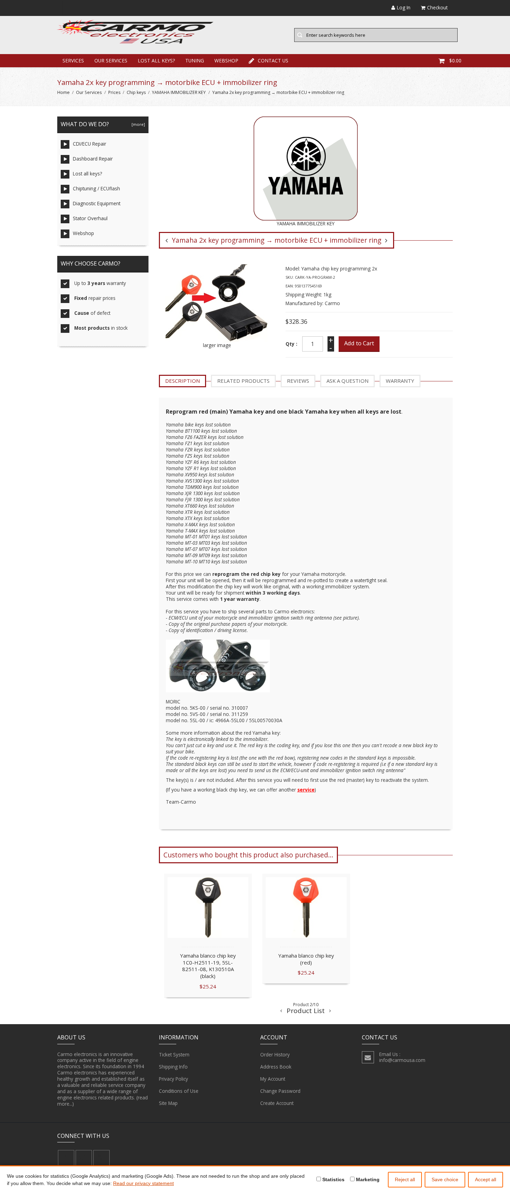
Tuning (194, 60)
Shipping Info (173, 1066)
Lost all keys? (156, 60)
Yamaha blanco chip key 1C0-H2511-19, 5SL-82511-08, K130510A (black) (208, 965)
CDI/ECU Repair (89, 143)
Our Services (110, 60)
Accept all (485, 1179)
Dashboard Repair (93, 158)
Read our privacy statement (143, 1183)
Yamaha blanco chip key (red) (306, 959)
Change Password (280, 1091)
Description (182, 380)
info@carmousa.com (402, 1060)
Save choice (445, 1179)
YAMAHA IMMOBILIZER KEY (179, 92)
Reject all (405, 1179)
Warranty (400, 380)
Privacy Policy (173, 1078)
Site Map (168, 1103)
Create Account (277, 1103)
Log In (403, 7)
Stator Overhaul (90, 218)
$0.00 (455, 60)
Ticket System (174, 1054)
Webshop (226, 60)
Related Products (243, 380)
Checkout (437, 7)
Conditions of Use (178, 1091)
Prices (114, 92)
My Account (272, 1078)
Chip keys (136, 92)
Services (73, 60)
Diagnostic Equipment (96, 203)
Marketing (367, 1179)
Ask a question (347, 380)
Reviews (298, 380)
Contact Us (273, 60)
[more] (137, 124)
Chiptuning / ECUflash (96, 188)
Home (63, 92)
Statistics (333, 1179)
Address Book (275, 1066)
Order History (275, 1054)
